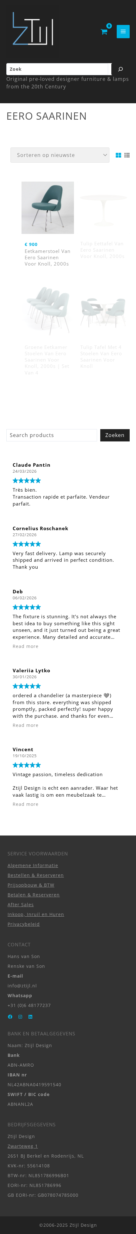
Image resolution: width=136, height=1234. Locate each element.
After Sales (21, 905)
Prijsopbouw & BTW (31, 885)
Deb (18, 591)
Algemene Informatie (33, 865)
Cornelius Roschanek (40, 528)
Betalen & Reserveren (34, 895)
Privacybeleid (24, 924)
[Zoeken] (120, 69)
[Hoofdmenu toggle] (123, 31)
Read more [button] (26, 646)
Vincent (23, 749)
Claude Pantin (32, 465)
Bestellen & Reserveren (36, 875)
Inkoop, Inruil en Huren (36, 914)
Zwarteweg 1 (23, 1146)
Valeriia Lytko (31, 670)
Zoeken (115, 435)
